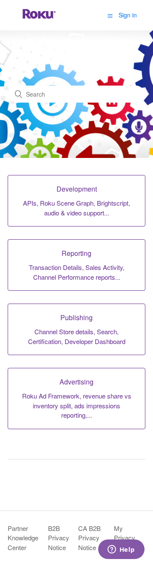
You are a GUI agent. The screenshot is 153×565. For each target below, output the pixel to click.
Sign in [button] (128, 15)
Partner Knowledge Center (23, 538)
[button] (110, 15)
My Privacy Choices (125, 538)
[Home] (39, 18)
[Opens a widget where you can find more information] (121, 550)
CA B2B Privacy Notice (89, 538)
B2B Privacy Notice (58, 538)
